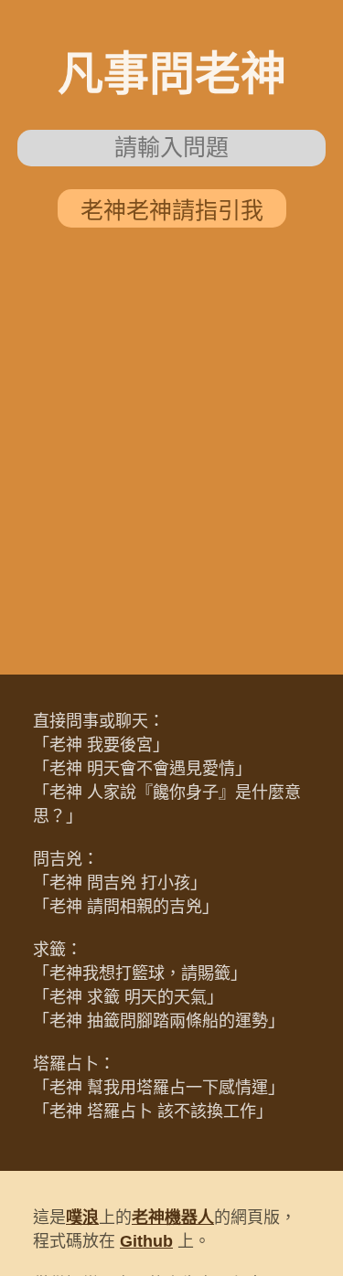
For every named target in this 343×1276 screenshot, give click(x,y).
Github (146, 1241)
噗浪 (82, 1217)
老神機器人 (173, 1217)
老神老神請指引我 (171, 210)
